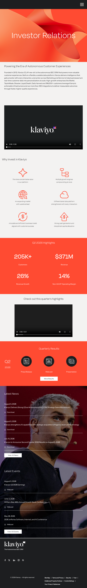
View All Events (13, 532)
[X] (10, 561)
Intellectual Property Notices (53, 581)
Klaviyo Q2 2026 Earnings (14, 485)
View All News (13, 455)
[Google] (23, 561)
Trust (74, 578)
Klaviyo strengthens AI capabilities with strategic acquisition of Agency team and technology (41, 425)
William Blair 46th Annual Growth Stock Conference (25, 502)
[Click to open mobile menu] (81, 4)
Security (68, 578)
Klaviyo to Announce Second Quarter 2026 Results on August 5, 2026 (32, 442)
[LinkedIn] (14, 561)
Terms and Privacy (58, 578)
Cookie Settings (69, 581)
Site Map (47, 578)
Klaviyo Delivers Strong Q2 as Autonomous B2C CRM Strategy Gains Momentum (37, 407)
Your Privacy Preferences (52, 584)
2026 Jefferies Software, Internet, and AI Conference (25, 519)
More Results (49, 379)
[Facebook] (5, 561)
